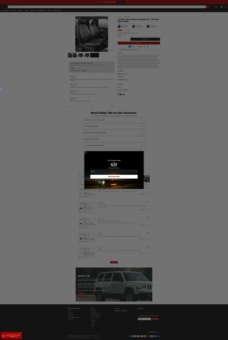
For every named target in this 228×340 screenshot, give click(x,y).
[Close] (20, 332)
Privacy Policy (15, 336)
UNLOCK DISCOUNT (114, 177)
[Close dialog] (86, 152)
